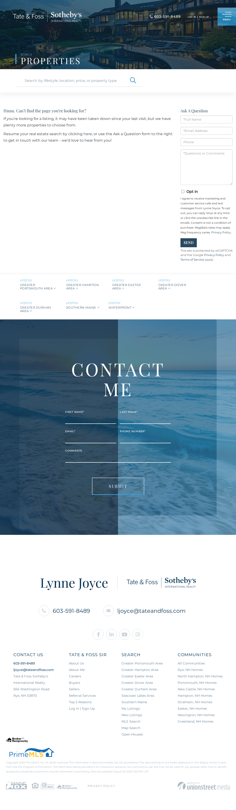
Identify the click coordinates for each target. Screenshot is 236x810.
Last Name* (129, 412)
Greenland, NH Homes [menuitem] (195, 721)
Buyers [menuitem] (74, 683)
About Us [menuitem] (76, 663)
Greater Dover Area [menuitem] (137, 683)
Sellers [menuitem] (74, 689)
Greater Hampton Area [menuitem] (139, 670)
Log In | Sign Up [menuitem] (82, 708)
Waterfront (120, 307)
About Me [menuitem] (77, 670)
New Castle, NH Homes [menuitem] (196, 689)
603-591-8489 (71, 611)
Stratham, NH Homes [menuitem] (195, 702)
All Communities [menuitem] (191, 663)
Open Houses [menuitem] (132, 734)
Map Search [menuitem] (130, 728)
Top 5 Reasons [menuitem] (80, 702)
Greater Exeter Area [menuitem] (137, 676)
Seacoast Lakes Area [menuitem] (137, 696)
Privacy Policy (221, 232)
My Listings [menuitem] (130, 708)
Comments (73, 450)
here (87, 134)
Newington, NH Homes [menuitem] (196, 715)
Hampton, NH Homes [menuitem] (195, 696)
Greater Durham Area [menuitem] (138, 689)
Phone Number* (132, 431)
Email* (70, 431)
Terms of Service (192, 259)
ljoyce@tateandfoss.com (151, 611)
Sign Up (204, 16)
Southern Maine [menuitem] (134, 702)
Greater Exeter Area (126, 286)
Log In (192, 16)
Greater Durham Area (35, 309)
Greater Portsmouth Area (36, 286)
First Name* (74, 412)
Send (189, 242)
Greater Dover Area (172, 286)
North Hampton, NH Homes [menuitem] (200, 676)
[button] (133, 80)
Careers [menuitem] (75, 676)
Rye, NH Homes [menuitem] (190, 670)
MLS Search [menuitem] (130, 721)
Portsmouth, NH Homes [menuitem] (197, 683)
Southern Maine (81, 307)
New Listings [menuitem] (131, 715)
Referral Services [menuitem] (82, 696)
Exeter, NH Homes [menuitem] (192, 708)
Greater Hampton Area (82, 286)
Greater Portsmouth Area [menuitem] (142, 663)
